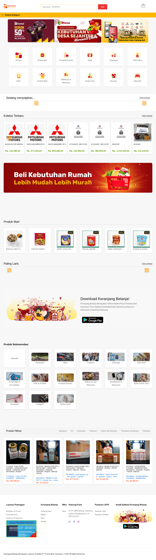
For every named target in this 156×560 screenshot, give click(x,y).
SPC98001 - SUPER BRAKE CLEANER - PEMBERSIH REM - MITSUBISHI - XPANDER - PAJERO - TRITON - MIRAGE (108, 469)
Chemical (93, 431)
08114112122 (74, 516)
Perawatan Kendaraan (130, 431)
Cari (102, 7)
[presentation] (6, 187)
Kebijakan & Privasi (13, 511)
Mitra (64, 511)
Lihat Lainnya (145, 98)
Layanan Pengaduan (14, 518)
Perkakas (146, 431)
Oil (72, 431)
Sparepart (63, 431)
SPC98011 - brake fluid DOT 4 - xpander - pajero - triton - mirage (78, 468)
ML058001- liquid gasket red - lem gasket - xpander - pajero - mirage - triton (48, 468)
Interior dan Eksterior (109, 431)
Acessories (81, 431)
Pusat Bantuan (11, 515)
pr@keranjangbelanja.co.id (79, 514)
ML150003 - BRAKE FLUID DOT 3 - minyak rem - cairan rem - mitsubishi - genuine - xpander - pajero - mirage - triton (18, 470)
